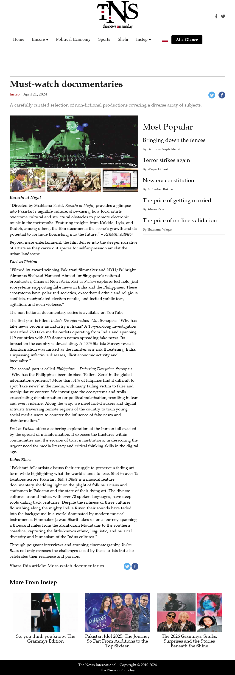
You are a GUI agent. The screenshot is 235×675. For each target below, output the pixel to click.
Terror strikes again (166, 160)
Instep (142, 39)
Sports (104, 39)
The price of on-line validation (180, 220)
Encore (38, 39)
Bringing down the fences (174, 140)
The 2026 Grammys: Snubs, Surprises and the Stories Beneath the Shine (189, 641)
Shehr (123, 39)
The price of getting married (177, 200)
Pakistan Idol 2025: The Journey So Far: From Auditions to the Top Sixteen (117, 641)
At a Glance (187, 39)
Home (18, 39)
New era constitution (168, 180)
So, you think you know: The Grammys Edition (45, 639)
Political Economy (73, 39)
